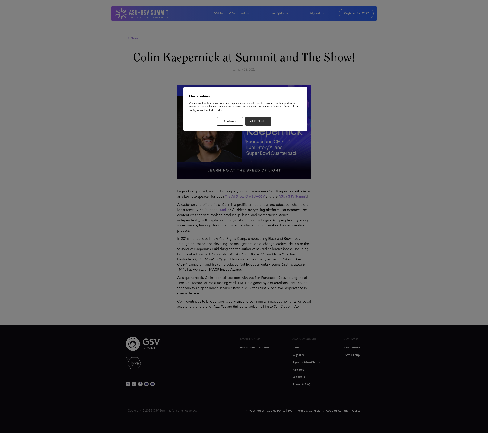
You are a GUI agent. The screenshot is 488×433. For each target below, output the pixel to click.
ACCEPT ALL (258, 121)
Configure (230, 121)
